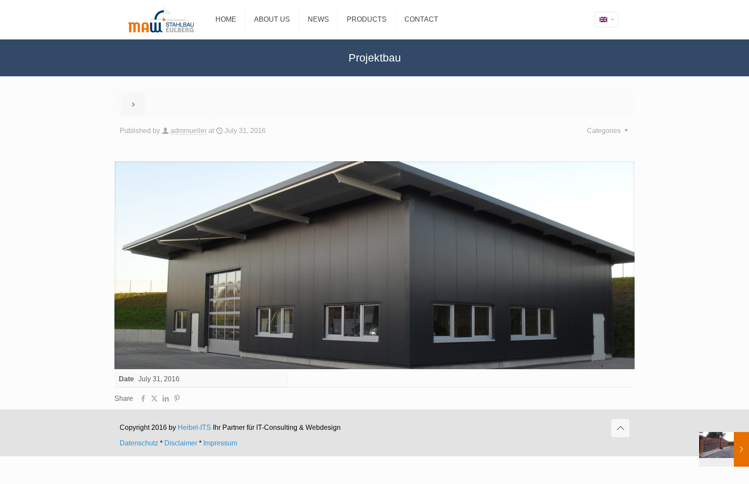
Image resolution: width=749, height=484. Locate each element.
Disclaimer (180, 443)
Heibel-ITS (195, 427)
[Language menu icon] (607, 19)
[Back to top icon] (620, 428)
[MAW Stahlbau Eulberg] (161, 19)
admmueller (188, 130)
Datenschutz (139, 443)
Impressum (220, 443)
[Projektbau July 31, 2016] (724, 449)
